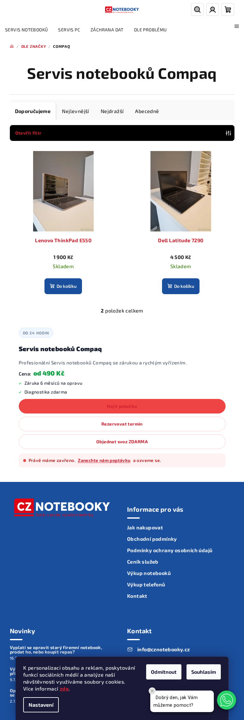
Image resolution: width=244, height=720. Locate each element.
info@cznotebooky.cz (163, 649)
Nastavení (41, 705)
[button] (226, 700)
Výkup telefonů (146, 584)
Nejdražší (112, 111)
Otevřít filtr (28, 133)
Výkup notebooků (149, 573)
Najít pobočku (122, 406)
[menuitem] (26, 29)
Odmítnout (164, 672)
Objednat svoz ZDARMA (122, 441)
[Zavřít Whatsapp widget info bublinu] (152, 690)
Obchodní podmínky (152, 539)
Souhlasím (203, 672)
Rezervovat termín (122, 423)
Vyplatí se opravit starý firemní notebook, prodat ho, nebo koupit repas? (56, 649)
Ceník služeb (143, 562)
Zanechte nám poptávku (104, 460)
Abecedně (147, 111)
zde (64, 688)
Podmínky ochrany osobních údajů (169, 550)
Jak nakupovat (145, 527)
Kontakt (137, 596)
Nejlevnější (75, 111)
